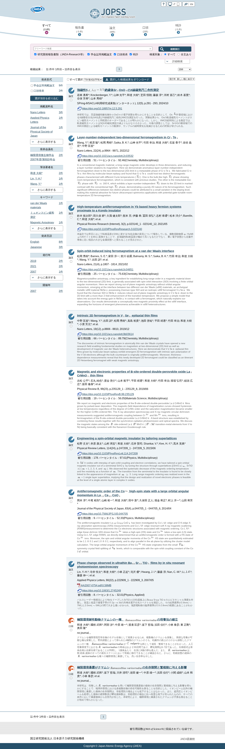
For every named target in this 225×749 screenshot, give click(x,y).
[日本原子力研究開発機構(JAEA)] (37, 10)
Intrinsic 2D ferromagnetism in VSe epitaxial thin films (117, 315)
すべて (46, 27)
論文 (112, 29)
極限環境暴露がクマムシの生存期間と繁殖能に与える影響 (132, 667)
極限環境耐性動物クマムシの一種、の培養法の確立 (127, 619)
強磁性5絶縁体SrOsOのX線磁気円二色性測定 (118, 90)
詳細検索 (177, 61)
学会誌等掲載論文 (101, 54)
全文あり (186, 54)
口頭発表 (122, 54)
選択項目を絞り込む (46, 98)
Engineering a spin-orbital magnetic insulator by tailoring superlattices (127, 438)
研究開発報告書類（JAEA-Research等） (61, 54)
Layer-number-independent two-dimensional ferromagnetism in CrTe (126, 137)
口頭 (145, 29)
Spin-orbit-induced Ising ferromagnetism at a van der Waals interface (125, 251)
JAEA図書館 (187, 739)
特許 (178, 27)
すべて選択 (77, 79)
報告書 (79, 29)
